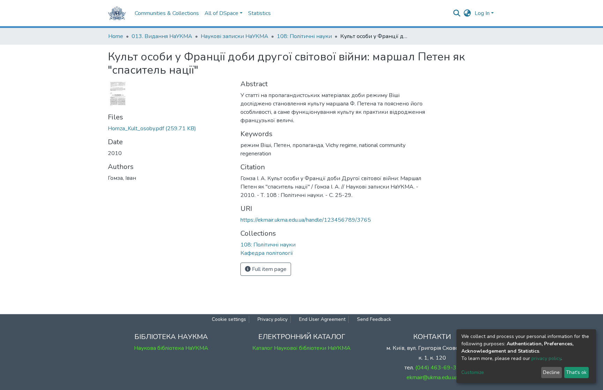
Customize (472, 372)
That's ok (576, 372)
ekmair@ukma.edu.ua (432, 377)
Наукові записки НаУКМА (234, 36)
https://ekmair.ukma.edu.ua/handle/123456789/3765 (305, 220)
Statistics (259, 13)
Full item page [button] (268, 269)
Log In (482, 13)
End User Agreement (322, 319)
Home (115, 36)
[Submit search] (457, 13)
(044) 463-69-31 (437, 367)
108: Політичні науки (304, 36)
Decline (551, 372)
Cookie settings (229, 319)
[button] (467, 13)
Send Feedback (374, 319)
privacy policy (546, 358)
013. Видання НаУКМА (162, 36)
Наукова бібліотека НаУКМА (171, 348)
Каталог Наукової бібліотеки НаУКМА (301, 348)
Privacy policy (273, 319)
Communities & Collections (167, 13)
